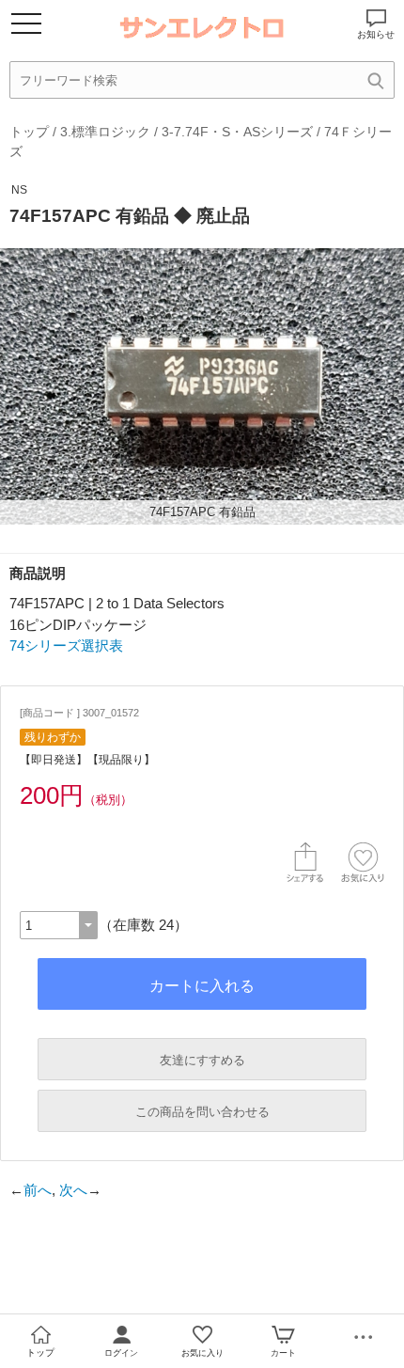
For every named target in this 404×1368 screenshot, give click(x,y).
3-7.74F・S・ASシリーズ (237, 131)
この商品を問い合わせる (202, 1112)
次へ (73, 1190)
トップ (29, 131)
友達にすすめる (202, 1060)
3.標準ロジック (105, 131)
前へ (37, 1190)
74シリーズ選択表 (66, 645)
